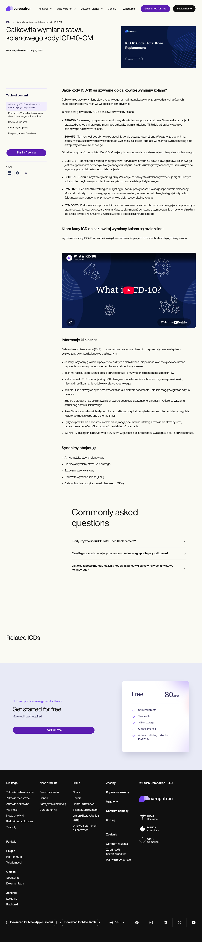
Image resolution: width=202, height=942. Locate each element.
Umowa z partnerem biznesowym (85, 828)
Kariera (77, 798)
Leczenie (11, 899)
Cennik (112, 9)
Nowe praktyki (15, 816)
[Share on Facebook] (17, 173)
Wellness (11, 810)
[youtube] (194, 923)
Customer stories (90, 9)
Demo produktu (49, 792)
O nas (76, 792)
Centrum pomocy (117, 811)
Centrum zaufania (117, 844)
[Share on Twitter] (26, 173)
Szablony (112, 801)
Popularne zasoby (117, 792)
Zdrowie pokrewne (17, 804)
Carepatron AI (48, 810)
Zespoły (11, 827)
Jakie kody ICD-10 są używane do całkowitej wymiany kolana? (24, 106)
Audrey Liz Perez (17, 50)
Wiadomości (14, 862)
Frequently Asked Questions (22, 133)
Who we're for (64, 9)
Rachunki (12, 904)
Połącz (10, 851)
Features (43, 9)
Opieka (11, 872)
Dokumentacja (15, 883)
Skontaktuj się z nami (85, 810)
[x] (179, 923)
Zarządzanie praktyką (53, 804)
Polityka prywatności (118, 860)
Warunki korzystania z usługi (86, 818)
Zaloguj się (129, 9)
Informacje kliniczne (17, 122)
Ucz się (110, 820)
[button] (117, 922)
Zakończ (11, 893)
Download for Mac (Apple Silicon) (31, 922)
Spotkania (12, 878)
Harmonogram (15, 857)
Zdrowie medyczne (18, 798)
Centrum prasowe (84, 804)
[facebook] (137, 923)
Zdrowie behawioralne (20, 792)
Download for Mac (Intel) (80, 922)
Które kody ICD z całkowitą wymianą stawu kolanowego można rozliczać (25, 115)
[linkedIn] (165, 923)
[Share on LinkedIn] (9, 173)
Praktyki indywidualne (19, 821)
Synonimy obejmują (17, 128)
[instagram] (151, 923)
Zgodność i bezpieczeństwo (116, 852)
